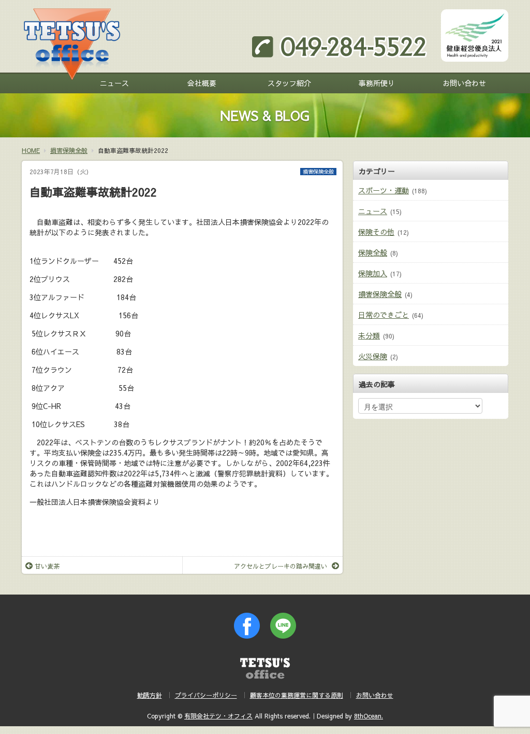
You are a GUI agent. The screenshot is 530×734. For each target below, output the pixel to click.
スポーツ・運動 (383, 190)
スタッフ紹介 (289, 83)
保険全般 (372, 252)
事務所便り (377, 83)
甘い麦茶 (47, 566)
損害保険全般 (318, 171)
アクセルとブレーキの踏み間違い (280, 566)
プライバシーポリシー (206, 695)
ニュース (114, 83)
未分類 (369, 335)
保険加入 (372, 273)
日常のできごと (383, 314)
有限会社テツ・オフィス (218, 716)
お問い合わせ (464, 83)
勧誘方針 (149, 695)
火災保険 (372, 356)
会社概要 (201, 83)
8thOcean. (368, 716)
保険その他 (376, 232)
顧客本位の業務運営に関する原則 (296, 695)
